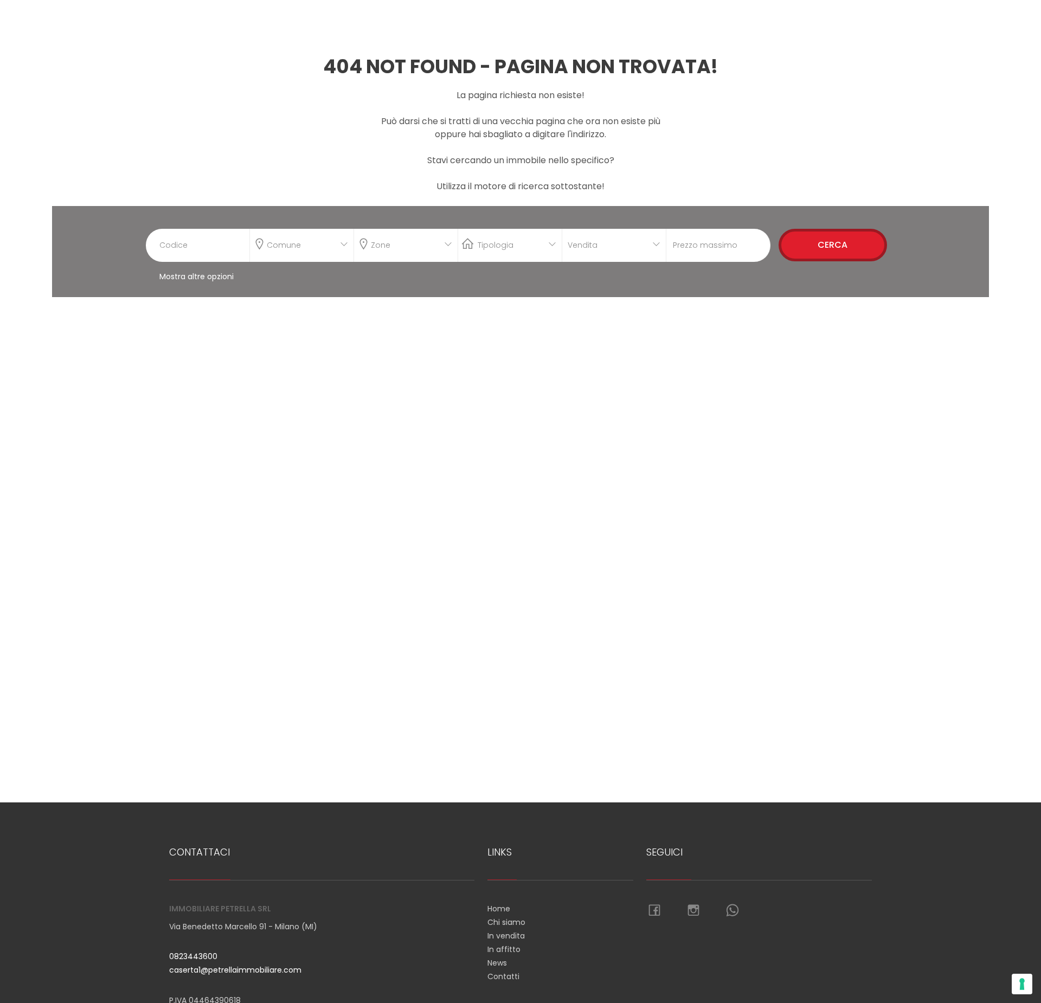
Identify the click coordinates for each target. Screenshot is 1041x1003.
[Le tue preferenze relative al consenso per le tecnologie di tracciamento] (1022, 984)
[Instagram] (693, 911)
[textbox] (292, 243)
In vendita (506, 935)
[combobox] (302, 245)
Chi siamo (506, 922)
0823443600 (193, 956)
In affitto (503, 949)
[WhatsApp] (732, 911)
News (497, 962)
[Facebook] (654, 911)
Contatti (503, 976)
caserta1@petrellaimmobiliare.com (235, 970)
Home (498, 908)
